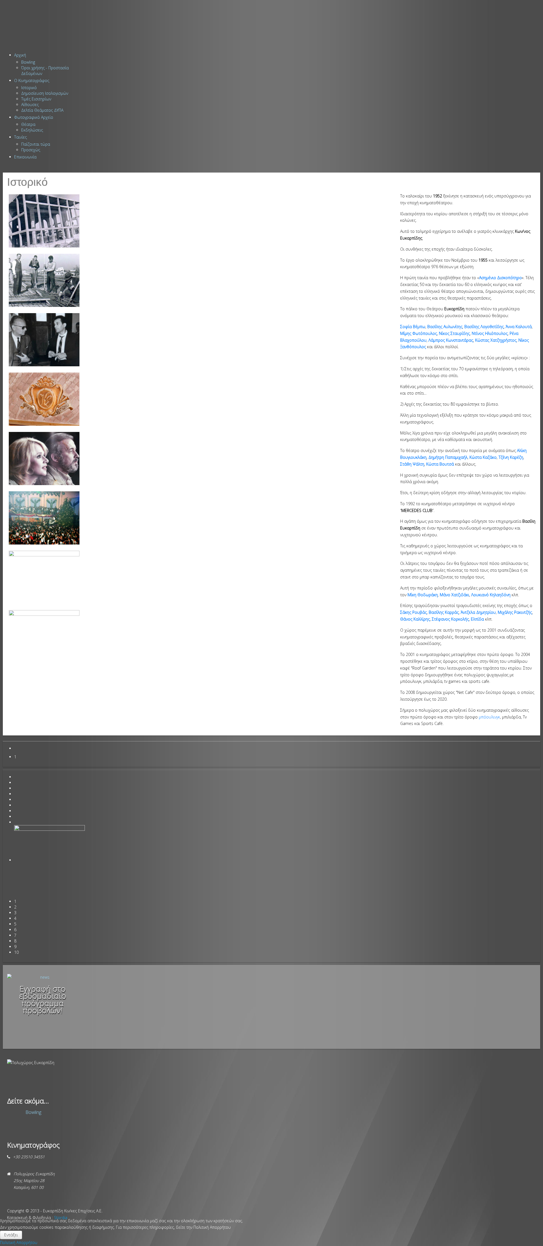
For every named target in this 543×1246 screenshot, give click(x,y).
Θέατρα (28, 124)
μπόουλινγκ (489, 717)
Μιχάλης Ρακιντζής (515, 612)
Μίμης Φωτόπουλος (418, 333)
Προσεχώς (30, 149)
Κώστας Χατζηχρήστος (495, 340)
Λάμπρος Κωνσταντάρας (450, 340)
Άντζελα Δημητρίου (478, 612)
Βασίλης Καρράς (444, 612)
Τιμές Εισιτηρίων (36, 99)
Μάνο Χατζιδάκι (454, 594)
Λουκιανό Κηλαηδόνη (490, 594)
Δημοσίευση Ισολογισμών (44, 93)
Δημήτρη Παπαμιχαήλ (447, 457)
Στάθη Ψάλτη (412, 464)
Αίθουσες (30, 104)
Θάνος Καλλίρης (415, 619)
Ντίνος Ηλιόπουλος (490, 333)
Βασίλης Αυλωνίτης (444, 326)
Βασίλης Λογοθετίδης (484, 326)
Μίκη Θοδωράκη (423, 594)
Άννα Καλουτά (519, 326)
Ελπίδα (477, 619)
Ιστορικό (29, 87)
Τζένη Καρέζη (511, 457)
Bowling (28, 62)
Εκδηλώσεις (32, 130)
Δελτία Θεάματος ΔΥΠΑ (42, 110)
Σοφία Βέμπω (412, 326)
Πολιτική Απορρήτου (18, 1242)
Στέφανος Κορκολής (450, 619)
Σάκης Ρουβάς (413, 612)
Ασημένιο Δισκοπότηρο (500, 277)
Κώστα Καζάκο (483, 457)
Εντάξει (11, 1235)
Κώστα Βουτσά (440, 464)
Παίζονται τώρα (35, 144)
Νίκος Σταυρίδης (454, 333)
